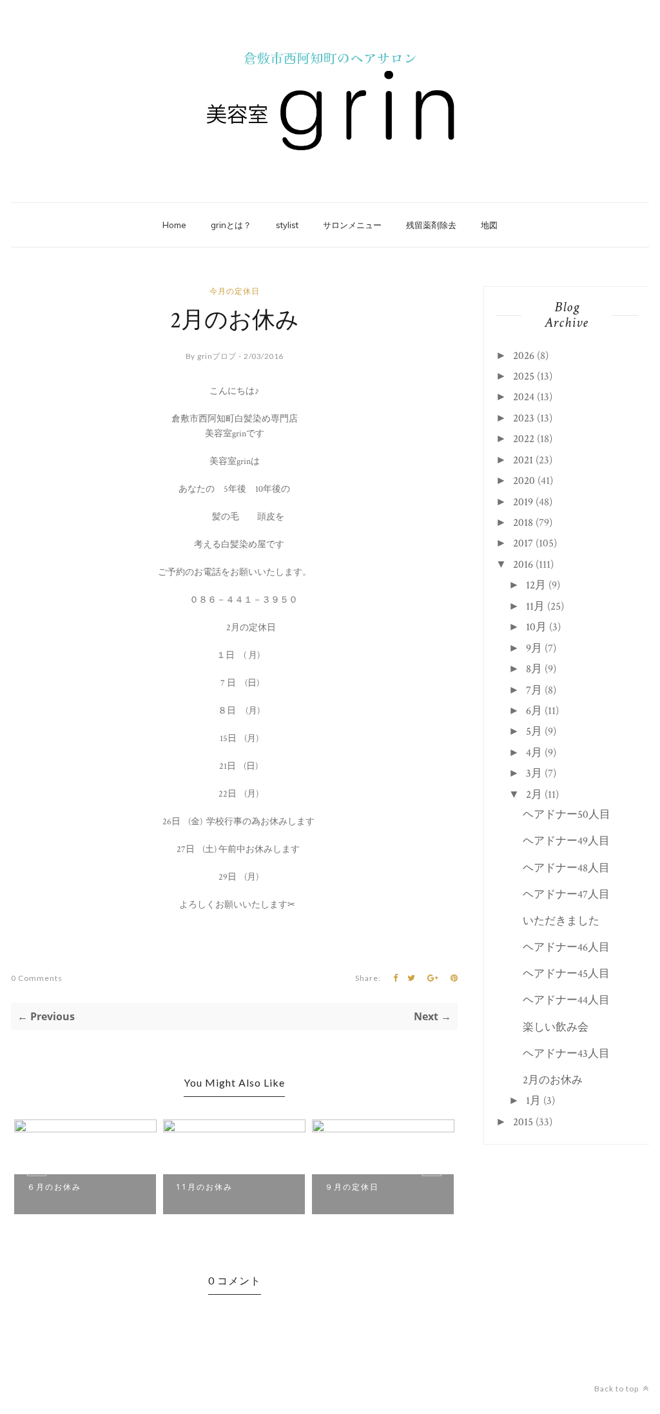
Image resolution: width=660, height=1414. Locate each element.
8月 (534, 669)
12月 (536, 585)
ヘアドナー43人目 (566, 1054)
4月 (534, 753)
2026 (523, 356)
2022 (523, 439)
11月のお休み (204, 1186)
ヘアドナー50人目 (566, 815)
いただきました (561, 921)
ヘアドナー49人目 (566, 841)
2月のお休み (553, 1080)
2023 (523, 418)
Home (174, 225)
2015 (523, 1122)
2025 (523, 376)
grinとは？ (231, 225)
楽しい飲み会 (555, 1027)
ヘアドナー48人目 (566, 868)
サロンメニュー (352, 225)
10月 (536, 627)
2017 (523, 543)
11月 (535, 606)
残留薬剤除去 (431, 225)
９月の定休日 (352, 1186)
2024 (523, 397)
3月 (534, 773)
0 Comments (37, 978)
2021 (523, 460)
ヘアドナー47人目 (566, 894)
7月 (534, 690)
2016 (523, 564)
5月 (534, 731)
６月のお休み (54, 1186)
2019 (523, 502)
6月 (534, 711)
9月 (534, 648)
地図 (489, 225)
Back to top (617, 1388)
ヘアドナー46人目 (566, 947)
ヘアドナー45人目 (566, 974)
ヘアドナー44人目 (566, 1000)
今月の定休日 (234, 291)
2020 (524, 481)
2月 (534, 795)
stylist (287, 225)
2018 (523, 523)
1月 (533, 1101)
